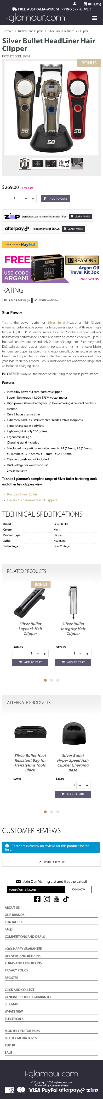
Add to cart (58, 199)
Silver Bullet (56, 323)
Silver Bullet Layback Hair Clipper (30, 629)
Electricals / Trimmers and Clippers (32, 500)
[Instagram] (46, 899)
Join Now (78, 889)
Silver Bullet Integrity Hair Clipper (73, 629)
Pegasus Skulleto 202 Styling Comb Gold (73, 760)
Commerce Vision (59, 1085)
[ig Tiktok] (66, 899)
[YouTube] (56, 899)
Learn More (82, 217)
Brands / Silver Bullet (22, 494)
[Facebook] (37, 899)
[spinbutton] (13, 198)
